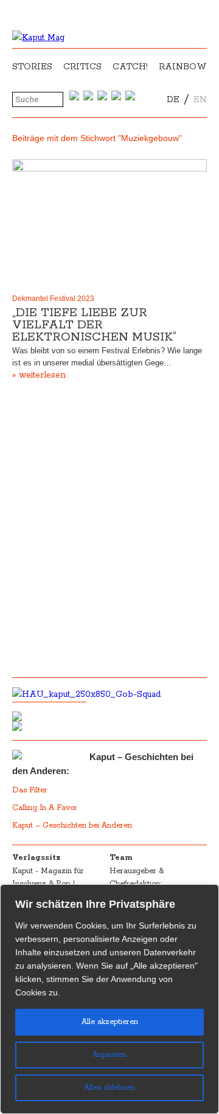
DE (173, 99)
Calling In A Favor (44, 807)
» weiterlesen (39, 375)
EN (200, 99)
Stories (32, 66)
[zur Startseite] (38, 37)
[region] (109, 999)
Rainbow (183, 66)
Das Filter (31, 790)
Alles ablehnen (109, 1087)
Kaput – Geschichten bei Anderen (72, 825)
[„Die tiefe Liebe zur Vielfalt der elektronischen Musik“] (109, 224)
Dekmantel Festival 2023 (53, 298)
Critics (82, 66)
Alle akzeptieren (110, 1021)
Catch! (130, 66)
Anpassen (109, 1054)
